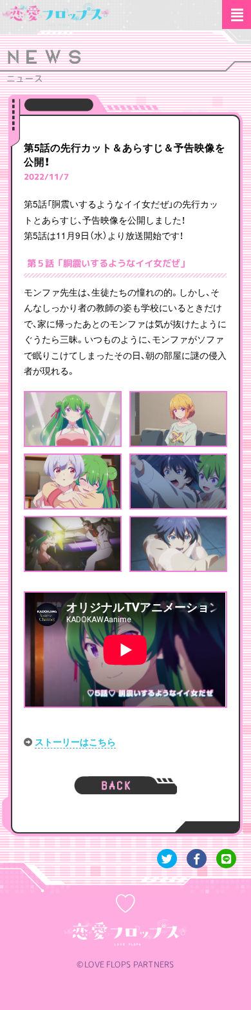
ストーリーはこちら (75, 742)
